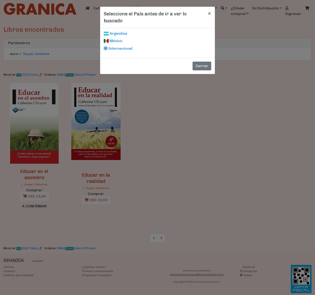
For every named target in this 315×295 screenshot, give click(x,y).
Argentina (118, 33)
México (115, 41)
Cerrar (202, 66)
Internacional (119, 48)
